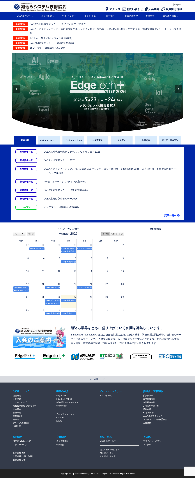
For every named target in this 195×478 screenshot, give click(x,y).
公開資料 (110, 16)
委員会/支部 (90, 16)
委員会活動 (148, 395)
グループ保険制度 (21, 423)
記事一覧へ (170, 215)
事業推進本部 (149, 399)
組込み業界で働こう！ (110, 449)
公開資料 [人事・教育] (23, 456)
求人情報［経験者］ (109, 456)
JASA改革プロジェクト (153, 416)
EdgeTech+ (61, 395)
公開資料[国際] (19, 453)
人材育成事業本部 (151, 406)
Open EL (60, 417)
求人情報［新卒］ (108, 453)
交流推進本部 (149, 402)
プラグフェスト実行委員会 (155, 419)
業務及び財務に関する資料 (25, 406)
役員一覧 (17, 412)
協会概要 (17, 395)
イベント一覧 (106, 395)
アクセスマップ (20, 402)
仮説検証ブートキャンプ (67, 402)
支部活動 (147, 423)
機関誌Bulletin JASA (22, 441)
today (31, 234)
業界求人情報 (169, 16)
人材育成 (122, 140)
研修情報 (150, 16)
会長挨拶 (17, 399)
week (114, 234)
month (106, 234)
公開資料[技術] (19, 460)
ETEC (59, 421)
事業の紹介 (46, 16)
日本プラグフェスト (65, 414)
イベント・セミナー (49, 140)
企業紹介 (60, 444)
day (121, 234)
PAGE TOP (98, 379)
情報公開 (17, 426)
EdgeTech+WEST (64, 399)
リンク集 (147, 444)
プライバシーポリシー (153, 441)
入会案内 (17, 409)
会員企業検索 (131, 16)
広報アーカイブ (20, 444)
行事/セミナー (69, 16)
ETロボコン (61, 406)
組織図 (16, 419)
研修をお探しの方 (108, 441)
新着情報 (25, 140)
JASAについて (24, 16)
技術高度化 (98, 140)
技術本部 (147, 409)
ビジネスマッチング (73, 140)
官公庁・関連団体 (170, 140)
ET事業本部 (148, 412)
